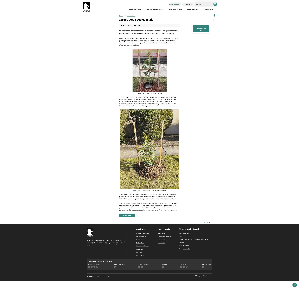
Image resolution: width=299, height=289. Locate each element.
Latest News (131, 16)
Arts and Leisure (192, 9)
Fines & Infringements (164, 237)
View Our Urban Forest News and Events (201, 28)
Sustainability (161, 243)
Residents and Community (154, 9)
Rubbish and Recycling (143, 233)
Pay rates (139, 252)
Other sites (187, 4)
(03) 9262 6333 (187, 246)
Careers (181, 236)
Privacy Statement (105, 276)
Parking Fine (140, 243)
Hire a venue (140, 240)
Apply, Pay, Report (135, 9)
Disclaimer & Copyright (93, 276)
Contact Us (186, 249)
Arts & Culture (162, 233)
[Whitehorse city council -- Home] (86, 7)
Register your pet (141, 237)
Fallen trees (139, 249)
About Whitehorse (208, 9)
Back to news (127, 215)
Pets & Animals (162, 240)
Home (121, 16)
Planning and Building (175, 9)
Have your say (140, 255)
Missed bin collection (142, 246)
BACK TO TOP (207, 222)
